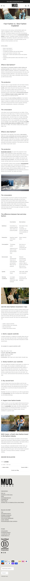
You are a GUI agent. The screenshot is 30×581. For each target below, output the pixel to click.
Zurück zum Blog (15, 470)
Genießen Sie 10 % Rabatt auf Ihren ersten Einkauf (12, 502)
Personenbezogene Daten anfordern (9, 521)
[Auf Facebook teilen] (6, 461)
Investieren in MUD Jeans (6, 494)
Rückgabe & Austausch (6, 515)
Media (2, 496)
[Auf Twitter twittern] (4, 461)
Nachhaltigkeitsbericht (6, 497)
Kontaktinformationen (6, 532)
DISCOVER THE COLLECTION (8, 457)
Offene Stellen (4, 500)
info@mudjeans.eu (5, 535)
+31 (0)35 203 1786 (5, 534)
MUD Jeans (6, 576)
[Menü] (1, 5)
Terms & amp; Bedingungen (7, 518)
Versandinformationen (6, 513)
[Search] (4, 5)
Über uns (3, 493)
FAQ (2, 512)
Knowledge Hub (4, 499)
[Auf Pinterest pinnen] (7, 461)
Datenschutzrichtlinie (5, 516)
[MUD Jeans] (15, 6)
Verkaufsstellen (4, 531)
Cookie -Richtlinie (5, 519)
